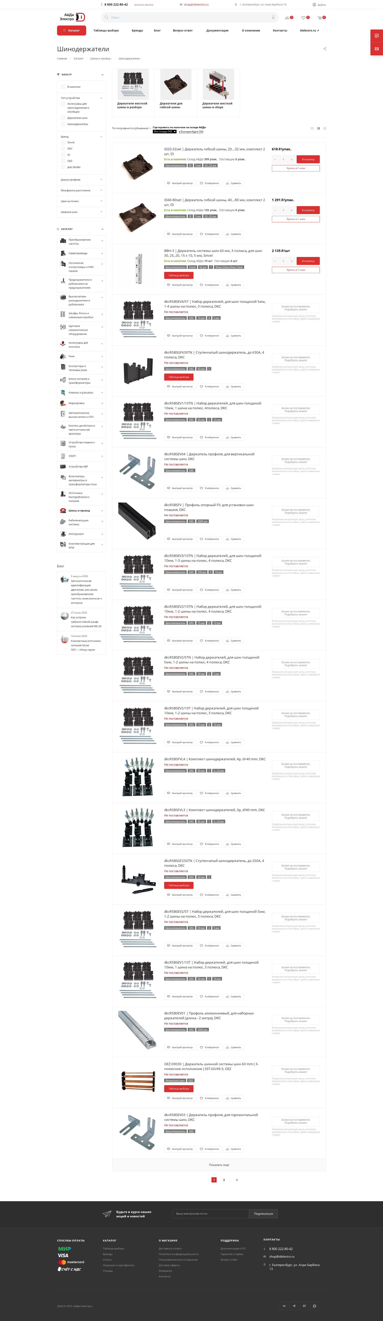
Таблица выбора (179, 275)
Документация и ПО (233, 1248)
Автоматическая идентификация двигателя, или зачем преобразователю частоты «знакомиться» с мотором (86, 592)
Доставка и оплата (170, 1248)
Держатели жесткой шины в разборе (132, 105)
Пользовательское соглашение (178, 1259)
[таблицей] (324, 128)
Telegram (294, 1306)
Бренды (108, 1254)
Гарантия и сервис (232, 1254)
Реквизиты (165, 1271)
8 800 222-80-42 (116, 4)
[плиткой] (312, 128)
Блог (60, 566)
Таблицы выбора (113, 1248)
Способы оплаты (71, 1240)
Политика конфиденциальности (178, 1254)
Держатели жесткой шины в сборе (217, 105)
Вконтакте (284, 1306)
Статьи (107, 1259)
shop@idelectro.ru (196, 4)
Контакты (165, 1276)
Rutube (304, 1306)
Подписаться (263, 1214)
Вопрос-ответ (229, 1259)
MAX (314, 1306)
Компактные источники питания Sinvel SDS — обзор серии (86, 645)
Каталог (109, 1240)
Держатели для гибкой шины (171, 105)
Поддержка (230, 1240)
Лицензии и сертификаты (118, 1265)
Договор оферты (169, 1265)
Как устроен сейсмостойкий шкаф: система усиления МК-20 (86, 622)
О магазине (168, 1240)
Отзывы (108, 1271)
